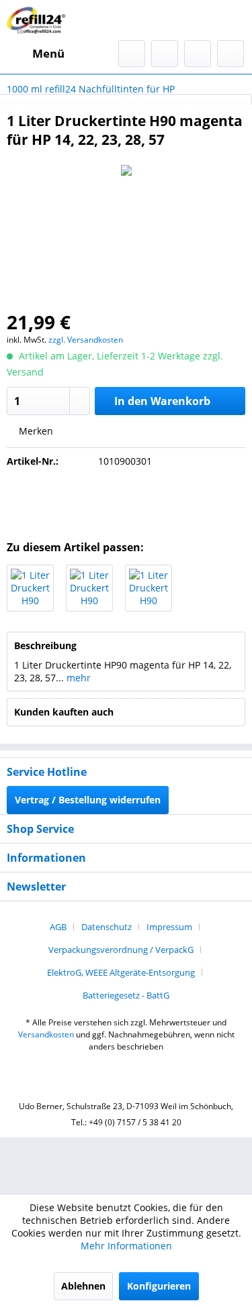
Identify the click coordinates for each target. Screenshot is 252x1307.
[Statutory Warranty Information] (126, 500)
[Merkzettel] (164, 53)
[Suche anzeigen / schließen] (131, 53)
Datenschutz (106, 927)
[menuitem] (35, 53)
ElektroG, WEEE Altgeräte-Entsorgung (121, 972)
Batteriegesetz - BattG (126, 995)
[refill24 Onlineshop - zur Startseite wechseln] (38, 20)
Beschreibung (45, 645)
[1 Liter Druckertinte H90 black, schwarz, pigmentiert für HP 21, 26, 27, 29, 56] (30, 588)
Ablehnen (83, 1286)
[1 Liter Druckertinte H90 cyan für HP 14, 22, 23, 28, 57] (89, 588)
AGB (58, 927)
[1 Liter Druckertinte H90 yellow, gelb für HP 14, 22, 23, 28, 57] (148, 588)
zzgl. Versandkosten (85, 339)
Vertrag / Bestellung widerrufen (88, 799)
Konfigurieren (159, 1286)
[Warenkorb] (230, 53)
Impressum (169, 927)
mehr (77, 677)
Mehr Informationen (126, 1245)
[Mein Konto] (197, 53)
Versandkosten (46, 1034)
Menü (48, 53)
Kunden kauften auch (64, 711)
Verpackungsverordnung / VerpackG (121, 950)
